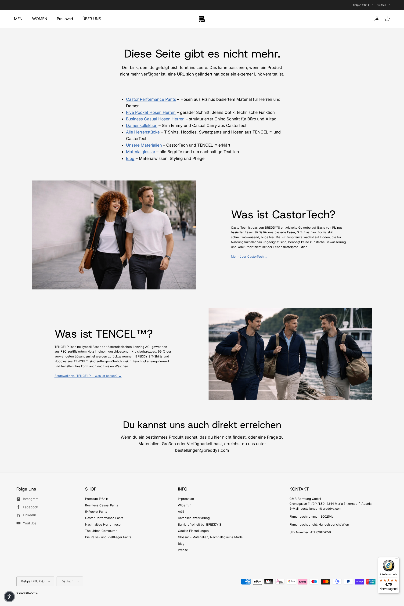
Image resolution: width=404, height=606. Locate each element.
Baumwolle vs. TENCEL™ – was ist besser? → (88, 376)
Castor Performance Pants (151, 99)
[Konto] (376, 19)
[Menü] (396, 560)
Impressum (186, 499)
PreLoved (65, 18)
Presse (183, 550)
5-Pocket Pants (96, 511)
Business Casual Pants (101, 505)
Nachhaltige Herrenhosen (104, 524)
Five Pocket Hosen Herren (151, 112)
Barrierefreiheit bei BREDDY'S (199, 524)
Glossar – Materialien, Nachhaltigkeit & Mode (210, 537)
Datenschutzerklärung (194, 518)
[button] (9, 596)
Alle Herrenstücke (143, 132)
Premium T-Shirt (96, 499)
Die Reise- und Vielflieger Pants (108, 537)
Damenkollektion (141, 125)
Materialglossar (140, 151)
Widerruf (184, 505)
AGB (181, 511)
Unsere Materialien (144, 145)
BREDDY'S (31, 592)
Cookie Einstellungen (193, 531)
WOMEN (39, 18)
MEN (18, 18)
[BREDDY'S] (202, 18)
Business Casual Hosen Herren (155, 118)
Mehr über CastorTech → (249, 256)
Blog (130, 158)
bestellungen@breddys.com (320, 508)
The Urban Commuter (101, 531)
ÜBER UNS (92, 18)
